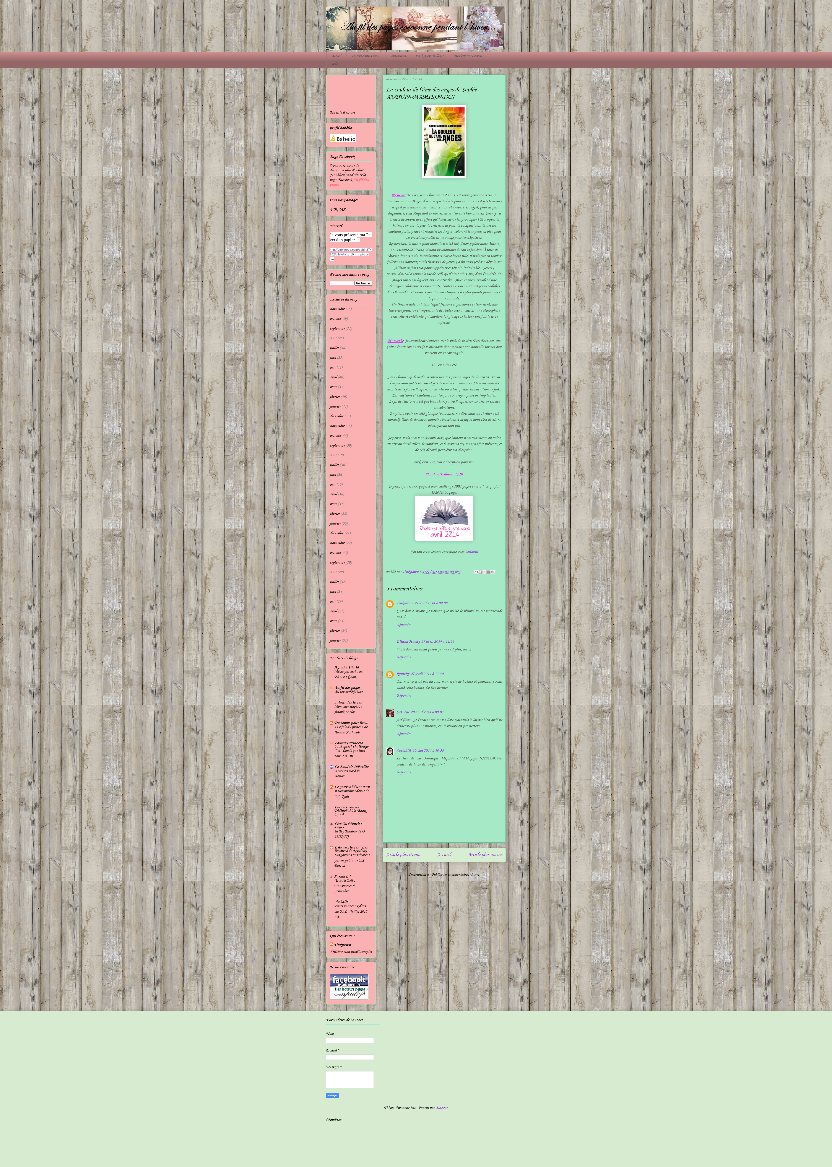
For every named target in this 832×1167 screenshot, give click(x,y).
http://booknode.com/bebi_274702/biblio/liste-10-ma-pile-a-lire (351, 254)
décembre (336, 416)
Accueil (336, 56)
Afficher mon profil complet (351, 951)
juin (333, 357)
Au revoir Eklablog (348, 692)
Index (335, 64)
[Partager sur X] (484, 572)
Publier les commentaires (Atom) (455, 874)
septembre (337, 328)
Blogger (441, 1107)
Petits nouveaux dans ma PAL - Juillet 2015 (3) (350, 911)
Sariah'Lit (342, 876)
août (333, 338)
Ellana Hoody (408, 641)
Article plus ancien (485, 855)
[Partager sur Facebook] (488, 572)
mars (333, 387)
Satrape (402, 712)
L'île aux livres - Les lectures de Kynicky (350, 849)
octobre (335, 318)
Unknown (404, 603)
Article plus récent (402, 855)
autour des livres (348, 702)
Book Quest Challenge (430, 56)
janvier (335, 406)
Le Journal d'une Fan (352, 787)
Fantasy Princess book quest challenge (351, 745)
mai (332, 367)
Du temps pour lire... (351, 722)
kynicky (402, 673)
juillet (334, 348)
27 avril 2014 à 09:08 (430, 603)
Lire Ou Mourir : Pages (348, 825)
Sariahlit (471, 551)
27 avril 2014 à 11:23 (437, 641)
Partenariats (398, 56)
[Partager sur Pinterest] (493, 572)
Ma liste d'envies (342, 112)
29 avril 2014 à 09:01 (427, 712)
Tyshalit (341, 902)
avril (333, 377)
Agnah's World (346, 667)
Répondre (403, 625)
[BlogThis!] (480, 572)
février (335, 396)
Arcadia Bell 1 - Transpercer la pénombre (345, 886)
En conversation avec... (366, 56)
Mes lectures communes (468, 56)
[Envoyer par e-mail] (476, 572)
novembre (337, 309)
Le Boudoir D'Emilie (351, 766)
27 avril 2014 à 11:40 (427, 673)
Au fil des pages (347, 687)
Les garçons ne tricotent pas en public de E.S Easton (352, 860)
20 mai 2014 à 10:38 (428, 750)
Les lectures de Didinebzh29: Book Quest (350, 811)
